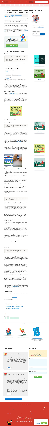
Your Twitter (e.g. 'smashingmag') (33, 371)
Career (23, 407)
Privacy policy (30, 421)
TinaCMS (28, 418)
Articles (5, 1)
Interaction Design (19, 15)
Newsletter (25, 1)
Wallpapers (31, 413)
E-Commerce (21, 409)
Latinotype (25, 419)
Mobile (13, 15)
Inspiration (44, 409)
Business (19, 407)
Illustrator (39, 409)
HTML (34, 409)
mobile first (18, 168)
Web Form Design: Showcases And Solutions (12, 308)
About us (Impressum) (26, 421)
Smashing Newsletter (9, 337)
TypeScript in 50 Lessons (37, 338)
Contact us (21, 421)
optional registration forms (14, 93)
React (27, 411)
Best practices (13, 407)
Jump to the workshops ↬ (12, 45)
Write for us (18, 421)
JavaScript (8, 411)
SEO (44, 411)
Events (14, 1)
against (20, 141)
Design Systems (14, 409)
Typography (9, 413)
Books (10, 1)
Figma (26, 409)
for (17, 141)
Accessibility (7, 407)
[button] (46, 2)
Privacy (22, 411)
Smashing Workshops (11, 38)
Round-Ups (39, 411)
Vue (26, 413)
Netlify (26, 418)
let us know (39, 355)
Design (44, 407)
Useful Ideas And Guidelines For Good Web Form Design (14, 306)
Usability (20, 413)
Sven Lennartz (27, 417)
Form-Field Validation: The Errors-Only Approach (13, 304)
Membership (19, 1)
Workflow (42, 413)
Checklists (28, 407)
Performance (17, 411)
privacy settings (42, 421)
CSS (32, 407)
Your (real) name (31, 367)
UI (16, 413)
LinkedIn (12, 16)
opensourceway (14, 297)
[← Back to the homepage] (2, 2)
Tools (13, 413)
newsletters (18, 90)
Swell (30, 418)
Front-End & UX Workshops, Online (23, 337)
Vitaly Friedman (22, 417)
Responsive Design (32, 411)
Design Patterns (7, 409)
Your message (31, 358)
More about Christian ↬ (41, 27)
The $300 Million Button (15, 286)
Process (16, 15)
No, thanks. (38, 423)
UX (11, 15)
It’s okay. (44, 423)
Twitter (10, 16)
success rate (26, 274)
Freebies (30, 409)
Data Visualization (38, 407)
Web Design (37, 413)
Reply (9, 367)
